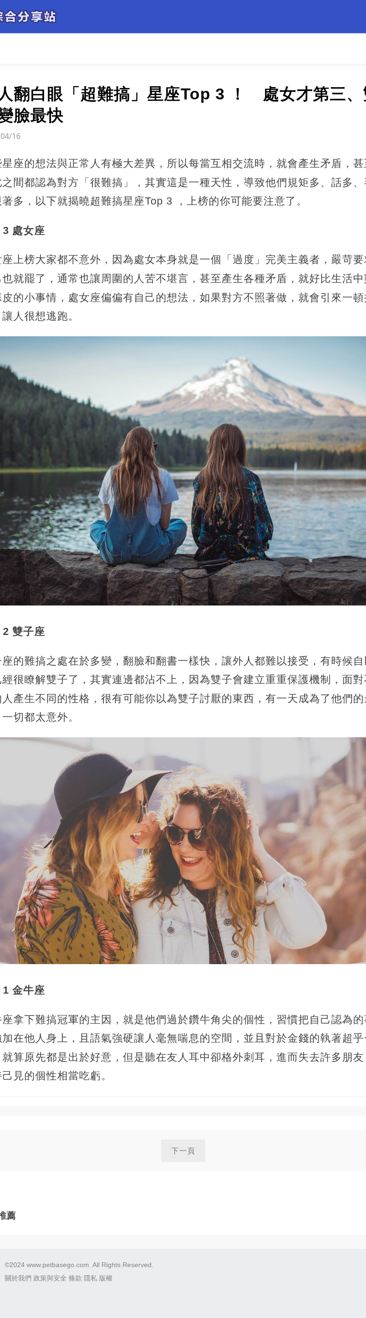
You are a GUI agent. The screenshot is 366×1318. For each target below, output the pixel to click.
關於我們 (18, 1278)
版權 (105, 1278)
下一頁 (183, 1151)
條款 (75, 1278)
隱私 (90, 1278)
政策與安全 (50, 1278)
